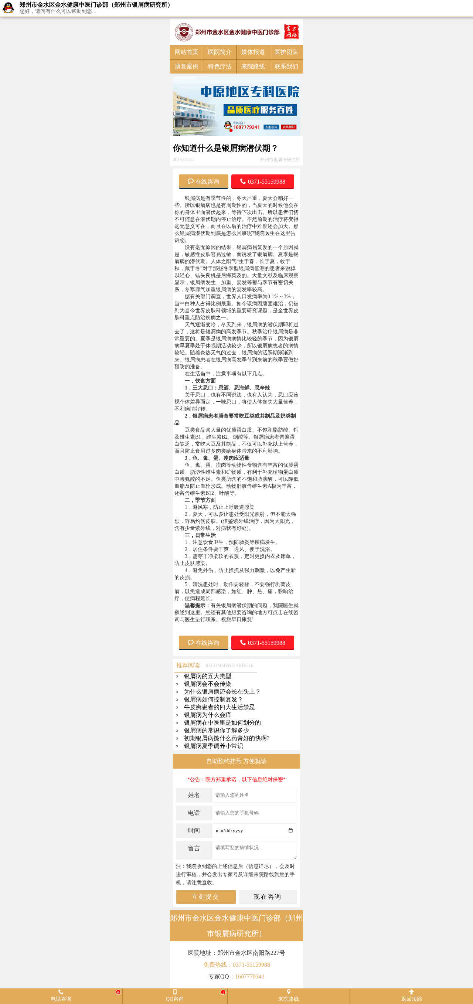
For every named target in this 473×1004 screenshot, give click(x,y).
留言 (194, 848)
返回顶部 (411, 998)
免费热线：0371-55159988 (236, 965)
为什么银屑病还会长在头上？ (222, 691)
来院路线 (253, 66)
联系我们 (286, 66)
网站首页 (186, 52)
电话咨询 (85, 996)
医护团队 (286, 52)
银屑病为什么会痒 (207, 715)
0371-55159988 (266, 181)
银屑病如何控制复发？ (213, 699)
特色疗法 (220, 66)
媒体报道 (253, 52)
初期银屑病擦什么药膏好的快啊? (226, 738)
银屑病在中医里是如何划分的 (222, 722)
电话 (194, 813)
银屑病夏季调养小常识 (213, 746)
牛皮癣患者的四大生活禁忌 (219, 707)
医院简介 (220, 52)
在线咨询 (207, 181)
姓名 (194, 795)
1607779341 (250, 976)
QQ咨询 (195, 996)
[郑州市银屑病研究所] (236, 32)
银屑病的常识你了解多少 (216, 730)
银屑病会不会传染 (207, 684)
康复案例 (186, 66)
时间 (194, 830)
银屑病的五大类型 (207, 676)
